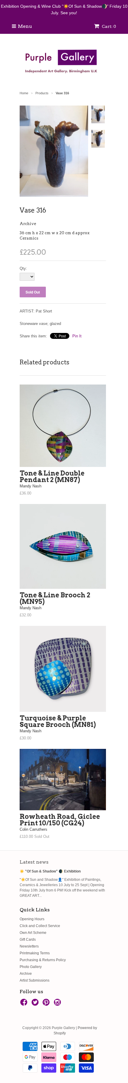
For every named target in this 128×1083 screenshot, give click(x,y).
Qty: (23, 268)
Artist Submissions (34, 980)
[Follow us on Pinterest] (47, 1004)
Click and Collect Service (40, 926)
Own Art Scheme (33, 933)
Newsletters (29, 946)
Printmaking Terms (35, 953)
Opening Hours (32, 919)
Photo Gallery (31, 967)
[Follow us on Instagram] (58, 1004)
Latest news (34, 862)
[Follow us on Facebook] (24, 1004)
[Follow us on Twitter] (36, 1004)
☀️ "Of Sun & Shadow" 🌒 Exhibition (50, 871)
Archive (28, 223)
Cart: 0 (108, 26)
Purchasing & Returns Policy (43, 960)
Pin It (77, 336)
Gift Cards (28, 939)
